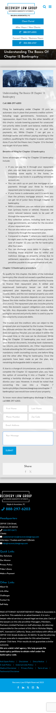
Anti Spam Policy (7, 661)
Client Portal (28, 21)
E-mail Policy (5, 665)
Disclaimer (23, 661)
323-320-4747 (29, 43)
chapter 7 (25, 236)
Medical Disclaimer (8, 668)
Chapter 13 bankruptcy (42, 157)
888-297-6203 (29, 32)
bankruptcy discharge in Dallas (38, 397)
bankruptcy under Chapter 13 (28, 109)
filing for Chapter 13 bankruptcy (19, 339)
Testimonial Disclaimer (9, 671)
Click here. (11, 641)
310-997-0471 (10, 530)
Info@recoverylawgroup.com (15, 543)
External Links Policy (24, 665)
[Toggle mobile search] (44, 6)
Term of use (43, 668)
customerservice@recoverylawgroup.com (21, 536)
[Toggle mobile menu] (50, 6)
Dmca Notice (38, 661)
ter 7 (45, 375)
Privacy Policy (27, 668)
